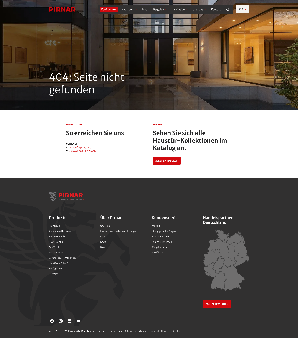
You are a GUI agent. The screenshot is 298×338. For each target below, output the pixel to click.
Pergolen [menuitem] (158, 9)
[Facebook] (52, 321)
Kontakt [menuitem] (216, 9)
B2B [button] (240, 9)
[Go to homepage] (62, 9)
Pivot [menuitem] (145, 9)
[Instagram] (61, 321)
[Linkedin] (69, 321)
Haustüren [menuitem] (128, 9)
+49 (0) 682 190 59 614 (83, 151)
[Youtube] (78, 321)
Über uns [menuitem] (198, 9)
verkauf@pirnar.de (80, 147)
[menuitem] (109, 9)
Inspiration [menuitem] (178, 9)
